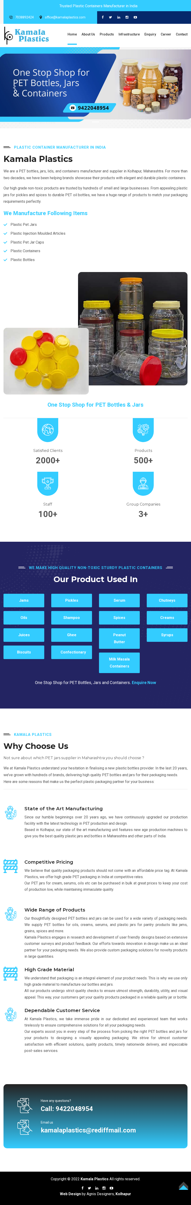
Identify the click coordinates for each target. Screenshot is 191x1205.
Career (166, 34)
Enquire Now (144, 682)
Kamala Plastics (95, 1179)
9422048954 (74, 1109)
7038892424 (24, 17)
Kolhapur (123, 1194)
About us (88, 34)
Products (107, 34)
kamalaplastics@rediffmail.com (88, 1130)
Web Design (70, 1194)
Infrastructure (129, 34)
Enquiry (150, 34)
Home (72, 34)
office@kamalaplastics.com (65, 17)
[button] (14, 87)
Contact (182, 34)
